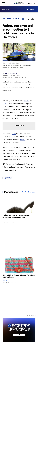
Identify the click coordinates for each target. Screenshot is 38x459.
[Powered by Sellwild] (32, 316)
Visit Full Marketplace (28, 192)
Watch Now (32, 3)
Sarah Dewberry (11, 73)
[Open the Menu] (3, 3)
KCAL (5, 103)
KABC (26, 100)
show (14, 133)
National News (11, 18)
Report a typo (8, 178)
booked (22, 139)
